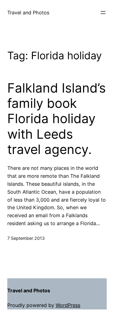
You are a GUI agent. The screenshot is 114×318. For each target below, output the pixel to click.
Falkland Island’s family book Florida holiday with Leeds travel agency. (56, 118)
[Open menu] (103, 12)
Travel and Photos (28, 12)
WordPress (68, 305)
